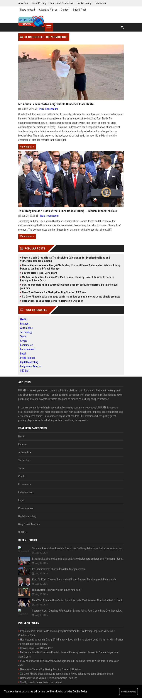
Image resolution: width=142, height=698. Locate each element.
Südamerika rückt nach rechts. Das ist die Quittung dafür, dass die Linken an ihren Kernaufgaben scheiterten (78, 548)
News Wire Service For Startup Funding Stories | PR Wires (54, 292)
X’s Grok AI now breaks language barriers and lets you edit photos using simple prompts (71, 296)
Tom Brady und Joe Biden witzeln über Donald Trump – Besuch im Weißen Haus (68, 211)
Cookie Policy (80, 691)
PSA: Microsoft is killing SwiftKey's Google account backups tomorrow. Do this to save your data (69, 286)
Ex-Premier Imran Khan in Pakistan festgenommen (59, 569)
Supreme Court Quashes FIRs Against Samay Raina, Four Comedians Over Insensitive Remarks (78, 610)
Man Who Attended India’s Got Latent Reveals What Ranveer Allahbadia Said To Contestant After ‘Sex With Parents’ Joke (78, 600)
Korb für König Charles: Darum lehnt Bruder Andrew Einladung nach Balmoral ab (74, 579)
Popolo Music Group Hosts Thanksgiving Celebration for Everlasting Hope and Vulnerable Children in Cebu (65, 259)
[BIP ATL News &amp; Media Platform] (31, 21)
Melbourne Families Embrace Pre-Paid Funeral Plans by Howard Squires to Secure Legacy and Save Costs (67, 279)
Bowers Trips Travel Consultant (39, 272)
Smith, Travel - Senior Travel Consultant (41, 682)
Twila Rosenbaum (48, 108)
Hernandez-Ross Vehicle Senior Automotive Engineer (52, 300)
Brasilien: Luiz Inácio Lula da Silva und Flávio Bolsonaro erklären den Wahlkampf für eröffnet (78, 558)
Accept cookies (128, 691)
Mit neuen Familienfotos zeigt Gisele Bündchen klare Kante (56, 104)
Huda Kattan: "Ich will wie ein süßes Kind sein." (57, 590)
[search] (122, 27)
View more (26, 146)
